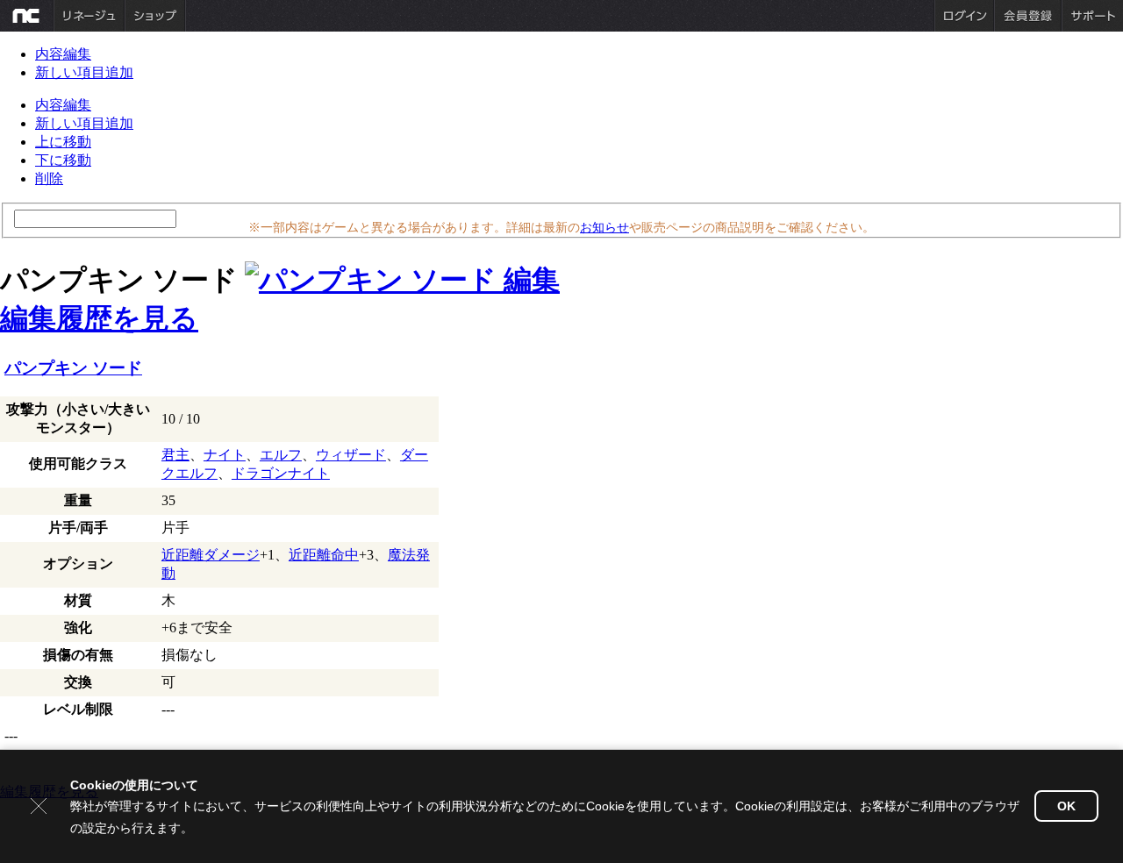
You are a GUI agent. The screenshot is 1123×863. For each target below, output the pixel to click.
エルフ (281, 454)
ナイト (225, 454)
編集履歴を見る (99, 318)
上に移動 (63, 141)
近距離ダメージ (210, 554)
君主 (175, 454)
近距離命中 (324, 554)
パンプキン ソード (73, 368)
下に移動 (63, 160)
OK (1066, 806)
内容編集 (63, 53)
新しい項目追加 (84, 72)
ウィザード (351, 454)
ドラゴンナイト (281, 473)
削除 (49, 178)
